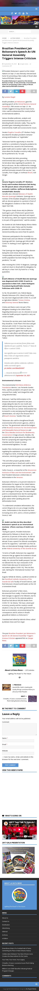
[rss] (27, 13)
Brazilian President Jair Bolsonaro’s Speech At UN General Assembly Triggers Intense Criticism (18, 635)
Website (5, 751)
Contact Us (5, 921)
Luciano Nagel (9, 97)
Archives (5, 935)
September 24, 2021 (23, 375)
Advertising (6, 928)
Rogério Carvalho (14, 132)
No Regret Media (31, 989)
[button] (36, 9)
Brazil (30, 173)
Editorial (4, 931)
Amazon (19, 477)
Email (4, 744)
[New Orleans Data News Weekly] (19, 23)
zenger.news (24, 64)
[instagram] (19, 13)
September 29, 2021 (10, 64)
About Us (5, 918)
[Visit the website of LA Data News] (19, 677)
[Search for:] (19, 32)
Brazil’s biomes (9, 416)
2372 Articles (29, 670)
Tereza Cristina (24, 300)
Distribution (6, 925)
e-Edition (5, 938)
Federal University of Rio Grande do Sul (21, 548)
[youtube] (23, 13)
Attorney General (11, 302)
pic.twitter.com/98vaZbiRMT (14, 368)
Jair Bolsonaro (19, 102)
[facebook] (12, 13)
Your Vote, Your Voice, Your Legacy (13, 960)
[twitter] (16, 13)
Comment (5, 722)
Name (4, 738)
